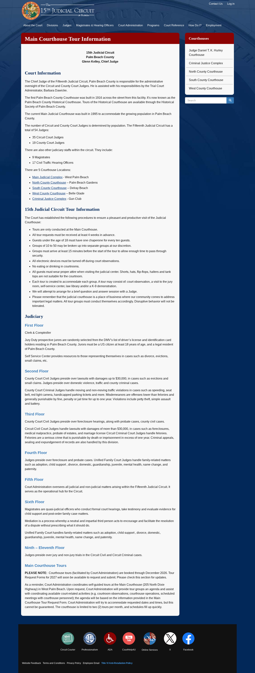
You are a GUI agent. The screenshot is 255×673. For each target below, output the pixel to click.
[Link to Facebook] (188, 638)
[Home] (58, 10)
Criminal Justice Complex (49, 198)
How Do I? (195, 25)
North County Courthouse (49, 182)
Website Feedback (31, 663)
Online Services (150, 650)
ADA (110, 649)
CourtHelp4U (129, 649)
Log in (230, 3)
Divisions (52, 25)
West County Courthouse (49, 193)
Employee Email (91, 663)
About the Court (32, 25)
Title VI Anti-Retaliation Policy (117, 663)
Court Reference (174, 25)
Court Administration (130, 25)
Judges (67, 25)
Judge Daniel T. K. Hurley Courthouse (206, 52)
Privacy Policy (74, 663)
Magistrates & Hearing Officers (95, 25)
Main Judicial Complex (47, 177)
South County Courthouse (49, 188)
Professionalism (90, 649)
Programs (153, 25)
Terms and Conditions (54, 663)
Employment (213, 25)
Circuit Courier (67, 649)
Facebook (188, 649)
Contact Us (216, 3)
